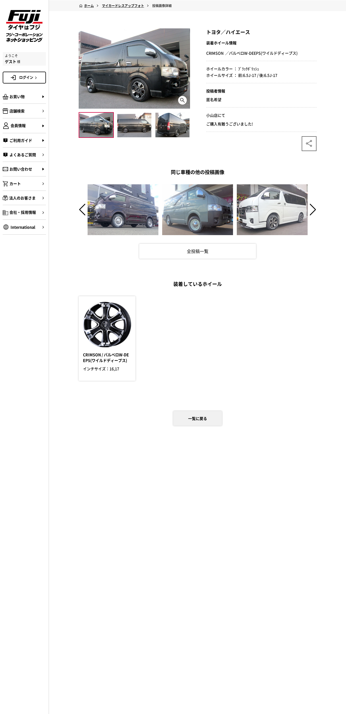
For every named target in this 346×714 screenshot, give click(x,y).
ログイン (26, 77)
